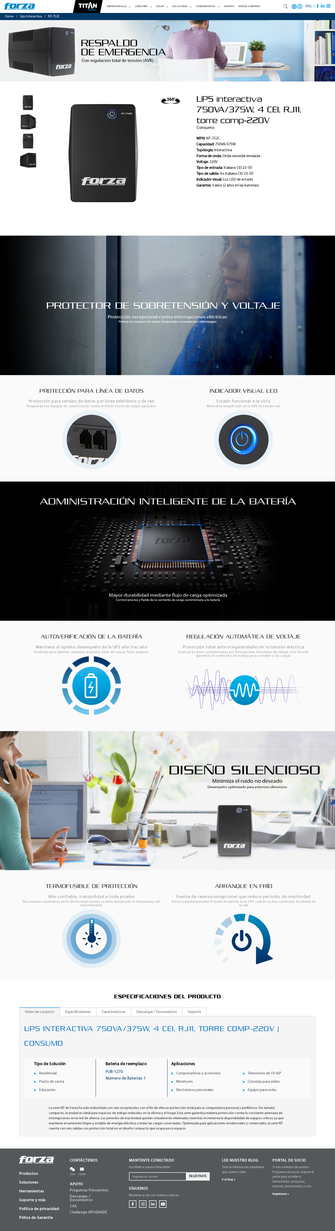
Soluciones (29, 1183)
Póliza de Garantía (36, 1218)
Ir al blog (228, 1179)
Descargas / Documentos (81, 1198)
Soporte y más (32, 1200)
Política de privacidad (39, 1209)
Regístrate (198, 1176)
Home (9, 16)
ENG (308, 6)
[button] (119, 6)
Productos (28, 1174)
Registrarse (280, 1194)
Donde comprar (249, 6)
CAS (73, 1206)
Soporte (229, 6)
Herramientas (31, 1191)
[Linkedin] (322, 6)
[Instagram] (328, 6)
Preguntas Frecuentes (89, 1190)
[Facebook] (317, 6)
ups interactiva (31, 16)
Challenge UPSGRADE (88, 1212)
